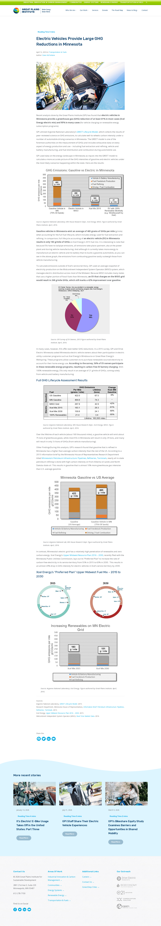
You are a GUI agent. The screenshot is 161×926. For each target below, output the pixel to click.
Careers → (87, 876)
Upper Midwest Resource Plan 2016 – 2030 (83, 555)
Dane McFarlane (48, 55)
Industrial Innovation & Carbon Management (45, 2)
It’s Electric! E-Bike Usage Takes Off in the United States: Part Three (32, 825)
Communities (76, 2)
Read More (23, 838)
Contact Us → (88, 882)
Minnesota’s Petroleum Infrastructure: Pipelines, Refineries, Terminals (74, 458)
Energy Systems (91, 2)
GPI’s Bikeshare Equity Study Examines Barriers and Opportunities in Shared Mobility (126, 827)
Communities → (55, 885)
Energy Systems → (56, 890)
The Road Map (117, 10)
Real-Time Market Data (85, 716)
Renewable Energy (109, 2)
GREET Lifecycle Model (68, 704)
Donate (105, 10)
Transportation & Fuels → (59, 900)
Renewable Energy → (57, 895)
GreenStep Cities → (90, 887)
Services (95, 10)
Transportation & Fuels (131, 2)
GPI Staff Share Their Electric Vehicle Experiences (80, 823)
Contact (145, 10)
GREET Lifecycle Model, (87, 131)
